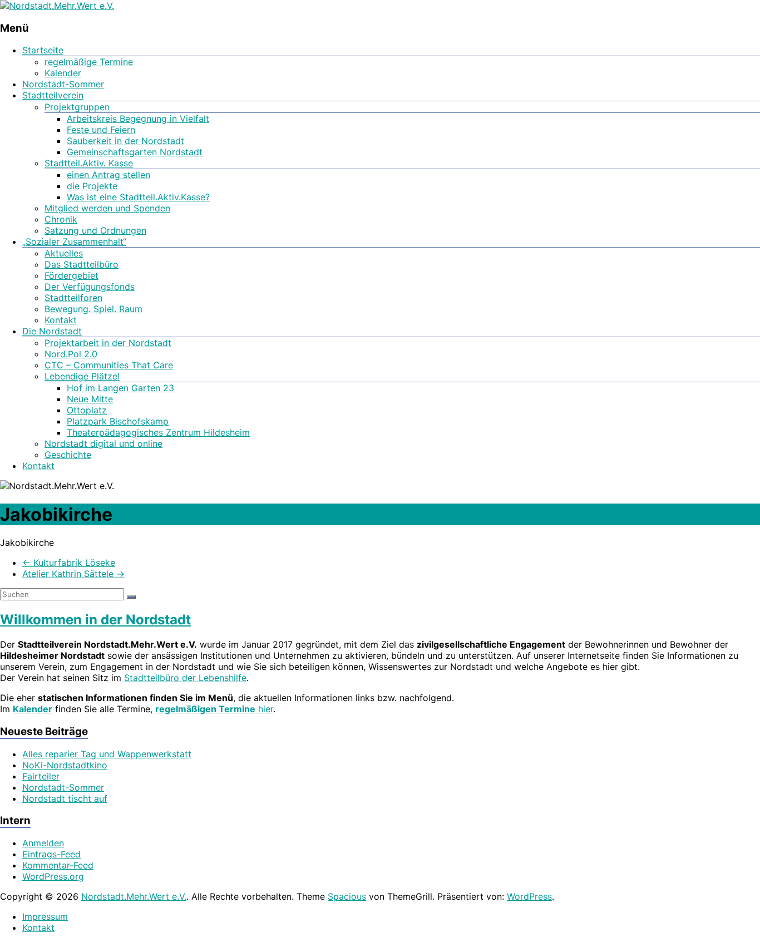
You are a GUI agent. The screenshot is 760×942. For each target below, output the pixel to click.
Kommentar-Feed (57, 865)
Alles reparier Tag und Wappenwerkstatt (106, 753)
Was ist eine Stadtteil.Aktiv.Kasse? (138, 197)
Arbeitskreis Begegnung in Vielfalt (138, 118)
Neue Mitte (90, 399)
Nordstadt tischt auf (64, 798)
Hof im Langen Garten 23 (120, 387)
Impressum (45, 916)
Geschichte (68, 454)
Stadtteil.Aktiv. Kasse (89, 163)
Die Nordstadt (52, 331)
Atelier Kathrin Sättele (73, 573)
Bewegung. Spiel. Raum (93, 308)
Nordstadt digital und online (103, 443)
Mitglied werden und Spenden (107, 208)
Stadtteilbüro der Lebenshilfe (185, 677)
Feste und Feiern (101, 129)
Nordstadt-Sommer (63, 84)
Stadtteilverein (52, 95)
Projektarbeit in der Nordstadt (108, 342)
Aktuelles (64, 253)
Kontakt (61, 319)
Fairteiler (41, 776)
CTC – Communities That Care (109, 365)
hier (214, 708)
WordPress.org (53, 876)
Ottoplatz (87, 410)
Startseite (42, 50)
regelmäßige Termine (89, 61)
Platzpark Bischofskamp (118, 421)
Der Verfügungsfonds (90, 286)
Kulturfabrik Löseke (68, 562)
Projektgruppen (77, 106)
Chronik (61, 219)
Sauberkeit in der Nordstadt (125, 140)
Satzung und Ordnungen (95, 230)
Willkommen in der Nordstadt (95, 619)
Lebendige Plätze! (82, 376)
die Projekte (92, 185)
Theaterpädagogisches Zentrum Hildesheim (158, 432)
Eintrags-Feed (51, 854)
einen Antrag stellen (108, 174)
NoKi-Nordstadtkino (64, 765)
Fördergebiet (71, 275)
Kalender (63, 72)
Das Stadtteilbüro (82, 264)
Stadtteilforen (73, 297)
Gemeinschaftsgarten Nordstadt (135, 151)
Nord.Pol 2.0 (71, 353)
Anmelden (43, 843)
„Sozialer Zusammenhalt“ (74, 241)
